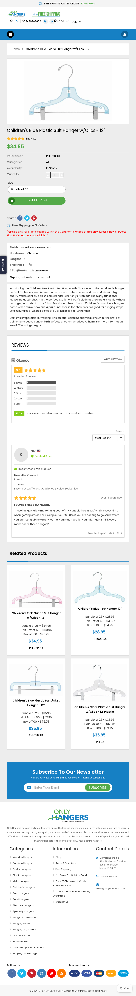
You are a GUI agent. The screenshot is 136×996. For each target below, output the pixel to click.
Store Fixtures (20, 941)
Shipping (15, 277)
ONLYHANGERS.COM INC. (52, 990)
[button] (21, 138)
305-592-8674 (31, 21)
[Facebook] (19, 218)
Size (10, 183)
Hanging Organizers (24, 929)
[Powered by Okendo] (20, 360)
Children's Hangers (23, 887)
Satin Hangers (20, 893)
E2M (104, 990)
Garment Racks (21, 935)
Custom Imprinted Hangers (28, 947)
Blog (58, 857)
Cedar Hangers (21, 869)
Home (16, 49)
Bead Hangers (20, 899)
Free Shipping (63, 869)
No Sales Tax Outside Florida (71, 875)
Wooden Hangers (22, 857)
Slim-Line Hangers (23, 905)
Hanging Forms (21, 923)
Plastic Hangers (21, 875)
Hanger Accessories (24, 917)
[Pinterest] (34, 218)
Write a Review (113, 359)
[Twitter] (27, 218)
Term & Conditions (66, 863)
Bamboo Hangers (22, 863)
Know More (88, 3)
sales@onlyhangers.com (110, 888)
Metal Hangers (21, 881)
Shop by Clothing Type (25, 953)
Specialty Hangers (23, 911)
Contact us (61, 901)
